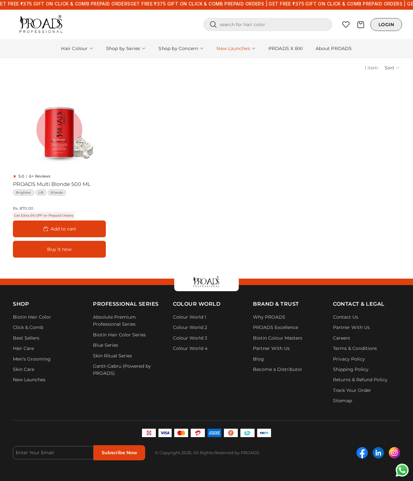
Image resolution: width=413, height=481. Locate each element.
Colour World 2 (190, 327)
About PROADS (334, 48)
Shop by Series (123, 48)
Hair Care (23, 348)
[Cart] (360, 24)
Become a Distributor (277, 369)
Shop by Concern (178, 48)
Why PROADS (269, 317)
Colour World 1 (189, 317)
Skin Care (23, 369)
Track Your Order (352, 390)
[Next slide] (96, 126)
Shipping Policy (350, 369)
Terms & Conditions (355, 348)
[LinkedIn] (378, 452)
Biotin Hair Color (32, 317)
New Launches (233, 48)
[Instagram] (394, 452)
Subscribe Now (119, 452)
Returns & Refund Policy (360, 380)
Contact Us (345, 317)
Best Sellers (26, 338)
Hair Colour (74, 48)
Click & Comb (29, 327)
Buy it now (59, 249)
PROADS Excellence (275, 327)
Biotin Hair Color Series (119, 335)
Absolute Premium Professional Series (114, 320)
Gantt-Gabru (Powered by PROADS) (122, 369)
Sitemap (342, 401)
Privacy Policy (349, 359)
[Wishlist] (345, 24)
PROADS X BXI (285, 48)
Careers (341, 338)
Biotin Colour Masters (277, 338)
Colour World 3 (190, 338)
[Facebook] (362, 452)
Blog (258, 359)
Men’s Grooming (32, 359)
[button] (392, 68)
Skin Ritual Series (112, 356)
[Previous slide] (22, 126)
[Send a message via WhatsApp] (402, 470)
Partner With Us (271, 348)
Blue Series (105, 345)
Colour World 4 (190, 348)
